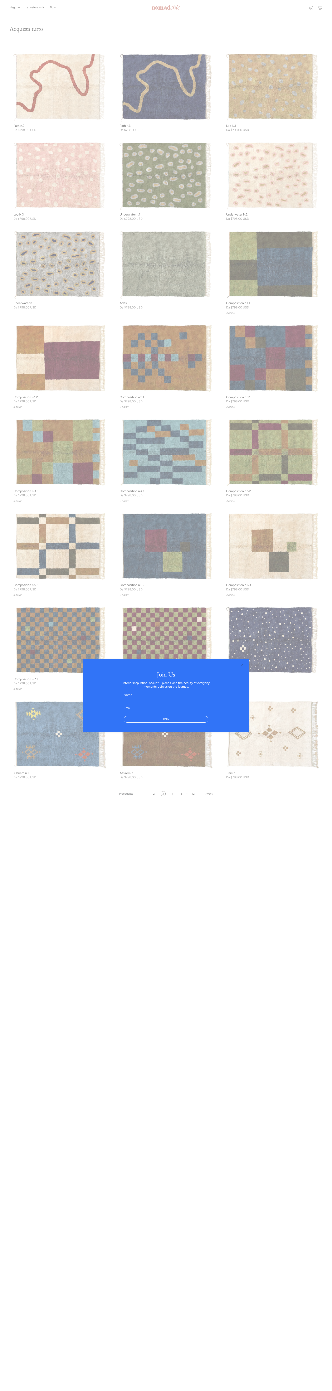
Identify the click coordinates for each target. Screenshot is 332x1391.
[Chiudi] (242, 664)
